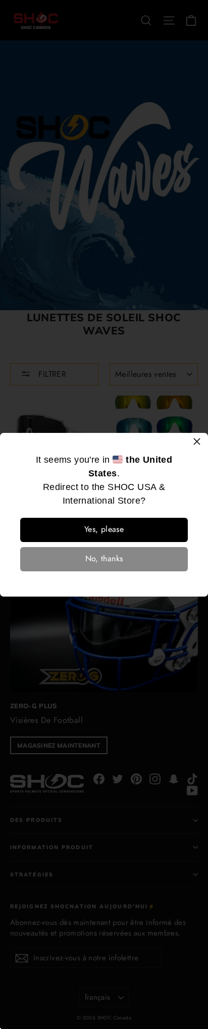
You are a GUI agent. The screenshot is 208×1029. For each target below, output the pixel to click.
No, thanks (104, 558)
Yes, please (104, 529)
